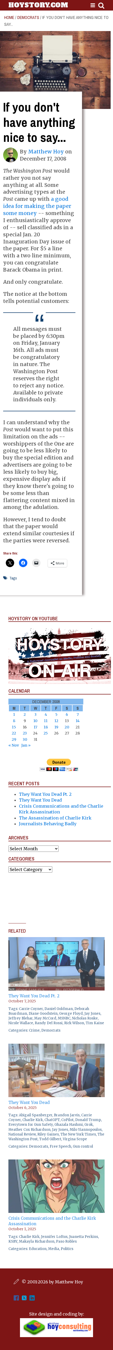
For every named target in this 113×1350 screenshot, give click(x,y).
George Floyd (71, 1013)
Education (38, 1249)
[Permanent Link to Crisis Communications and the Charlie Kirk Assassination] (56, 1162)
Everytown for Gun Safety (30, 1124)
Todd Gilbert (50, 1139)
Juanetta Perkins (83, 1236)
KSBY (12, 1241)
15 (14, 727)
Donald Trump (88, 1120)
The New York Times (78, 1134)
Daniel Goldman (58, 1009)
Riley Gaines (48, 1134)
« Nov (13, 745)
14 (78, 720)
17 (35, 727)
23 (25, 733)
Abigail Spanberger (35, 1115)
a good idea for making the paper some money (37, 206)
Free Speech (60, 1146)
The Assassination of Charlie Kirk (55, 818)
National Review (22, 1134)
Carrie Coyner (31, 1009)
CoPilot (67, 1120)
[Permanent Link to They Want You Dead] (56, 1046)
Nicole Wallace (20, 1023)
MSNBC (64, 1018)
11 (46, 720)
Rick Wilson (74, 1023)
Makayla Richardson (36, 1241)
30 (25, 739)
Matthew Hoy (46, 151)
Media (53, 1249)
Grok (88, 1124)
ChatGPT (52, 1120)
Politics (67, 1249)
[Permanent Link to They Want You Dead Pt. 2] (56, 940)
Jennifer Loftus (54, 1236)
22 (14, 733)
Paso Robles (66, 1241)
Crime (34, 1030)
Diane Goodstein (43, 1013)
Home (9, 17)
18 (46, 727)
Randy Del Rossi (49, 1023)
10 (35, 720)
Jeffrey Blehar (20, 1018)
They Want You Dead (40, 800)
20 (67, 727)
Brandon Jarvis (67, 1115)
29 (14, 739)
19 (56, 727)
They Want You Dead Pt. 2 (45, 794)
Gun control (83, 1146)
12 (56, 720)
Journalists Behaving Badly (47, 823)
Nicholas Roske (85, 1018)
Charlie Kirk (32, 1120)
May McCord (45, 1018)
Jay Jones (92, 1013)
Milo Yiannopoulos (86, 1129)
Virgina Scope (75, 1139)
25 (46, 733)
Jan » (25, 745)
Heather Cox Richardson (29, 1129)
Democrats (28, 17)
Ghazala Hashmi (68, 1124)
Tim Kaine (95, 1023)
